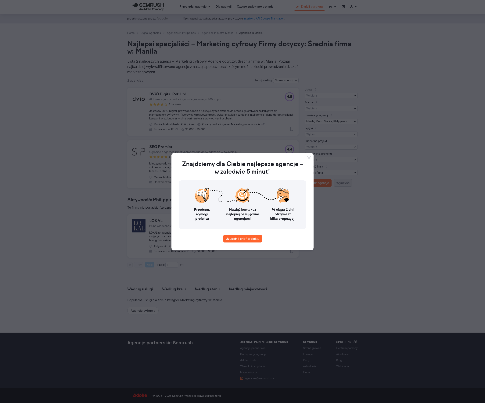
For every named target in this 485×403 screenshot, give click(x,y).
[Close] (309, 157)
